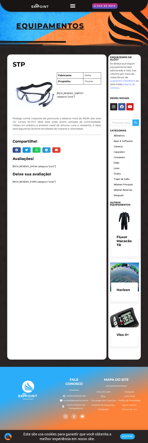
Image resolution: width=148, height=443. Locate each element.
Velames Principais (123, 184)
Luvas (116, 168)
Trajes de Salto (122, 179)
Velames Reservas (123, 190)
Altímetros (119, 135)
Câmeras (118, 146)
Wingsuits (119, 195)
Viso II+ (123, 335)
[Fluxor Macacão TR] (124, 224)
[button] (73, 6)
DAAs (116, 162)
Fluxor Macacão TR (124, 241)
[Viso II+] (124, 321)
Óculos (117, 173)
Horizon (123, 290)
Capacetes (119, 152)
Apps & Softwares (123, 141)
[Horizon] (124, 276)
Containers (119, 157)
